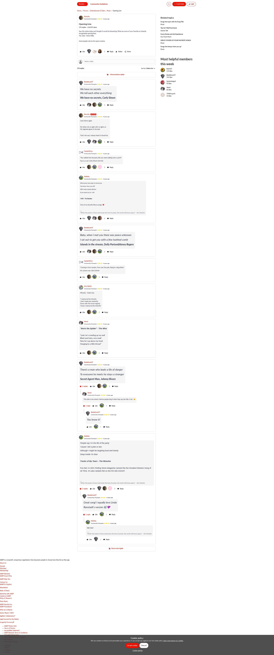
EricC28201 (88, 286)
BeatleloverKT (88, 82)
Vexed (86, 321)
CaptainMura (88, 151)
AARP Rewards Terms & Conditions (16, 633)
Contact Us (3, 582)
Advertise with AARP (7, 594)
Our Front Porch (166, 37)
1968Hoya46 (171, 94)
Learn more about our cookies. (173, 641)
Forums (85, 11)
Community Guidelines (99, 4)
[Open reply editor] (116, 61)
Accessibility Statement (11, 630)
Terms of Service (9, 628)
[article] (116, 94)
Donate (2, 566)
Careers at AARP (5, 596)
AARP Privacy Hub (10, 626)
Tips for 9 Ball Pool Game (169, 28)
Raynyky (87, 16)
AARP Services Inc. (6, 604)
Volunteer (3, 568)
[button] (179, 4)
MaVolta (86, 176)
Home (79, 11)
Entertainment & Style (97, 11)
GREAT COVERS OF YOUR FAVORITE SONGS (176, 40)
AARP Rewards (5, 574)
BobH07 (169, 69)
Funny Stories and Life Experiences (172, 34)
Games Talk (164, 30)
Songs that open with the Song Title (172, 22)
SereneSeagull (171, 81)
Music (109, 11)
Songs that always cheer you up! (171, 46)
